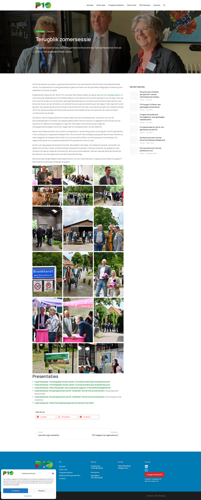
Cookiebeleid (27, 496)
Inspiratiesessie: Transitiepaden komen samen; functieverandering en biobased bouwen (72, 382)
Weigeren (41, 491)
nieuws (142, 100)
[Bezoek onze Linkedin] (146, 466)
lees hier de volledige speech (108, 95)
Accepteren (16, 491)
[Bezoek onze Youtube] (146, 470)
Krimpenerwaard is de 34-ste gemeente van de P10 (152, 128)
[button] (53, 474)
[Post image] (134, 96)
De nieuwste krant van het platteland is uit (150, 149)
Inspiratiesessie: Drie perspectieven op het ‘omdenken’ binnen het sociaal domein (70, 391)
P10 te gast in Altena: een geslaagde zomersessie (150, 105)
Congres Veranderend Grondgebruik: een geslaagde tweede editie (152, 117)
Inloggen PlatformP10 (154, 475)
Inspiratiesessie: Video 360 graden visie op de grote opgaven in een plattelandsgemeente (73, 387)
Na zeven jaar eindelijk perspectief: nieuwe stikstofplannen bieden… (150, 94)
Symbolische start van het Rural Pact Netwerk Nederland (152, 138)
